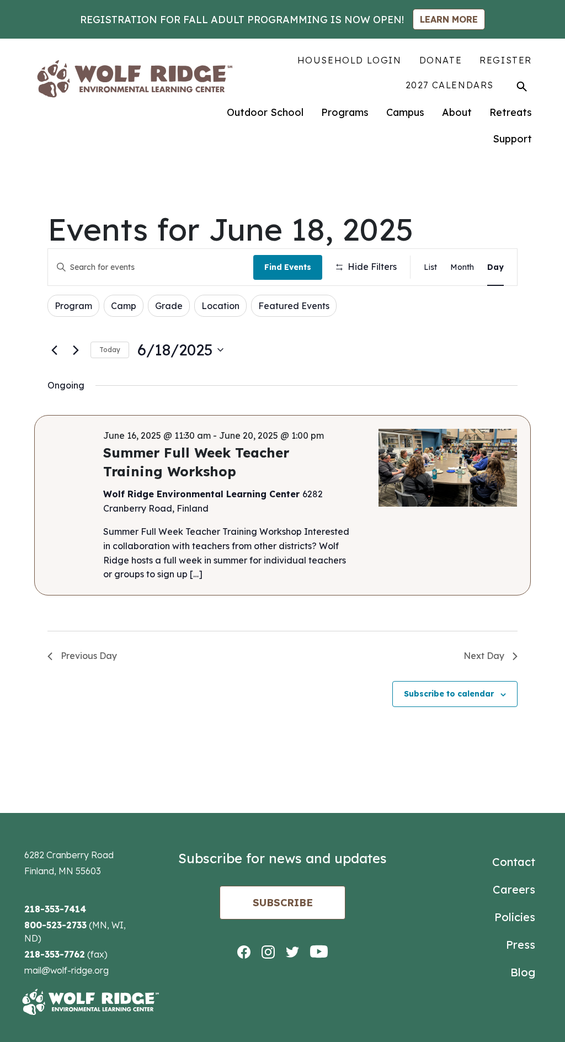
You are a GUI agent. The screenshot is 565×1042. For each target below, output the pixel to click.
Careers (514, 889)
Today (109, 349)
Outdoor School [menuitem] (265, 112)
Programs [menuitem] (345, 112)
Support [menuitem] (512, 138)
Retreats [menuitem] (510, 112)
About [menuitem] (457, 112)
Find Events (287, 267)
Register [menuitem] (505, 60)
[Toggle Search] (521, 86)
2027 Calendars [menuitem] (450, 85)
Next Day (483, 655)
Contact (513, 862)
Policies (514, 917)
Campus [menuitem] (405, 112)
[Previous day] (54, 350)
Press (520, 944)
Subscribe (283, 902)
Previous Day (89, 655)
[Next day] (75, 350)
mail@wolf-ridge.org (66, 970)
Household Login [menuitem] (349, 60)
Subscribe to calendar (449, 694)
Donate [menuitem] (440, 60)
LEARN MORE (449, 19)
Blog (522, 972)
